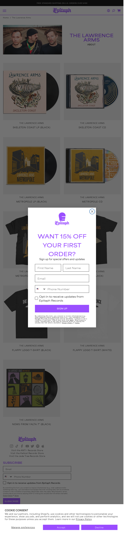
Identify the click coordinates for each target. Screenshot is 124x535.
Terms (76, 323)
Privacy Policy (99, 519)
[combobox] (39, 289)
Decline (97, 527)
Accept (60, 527)
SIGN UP (61, 308)
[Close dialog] (91, 211)
